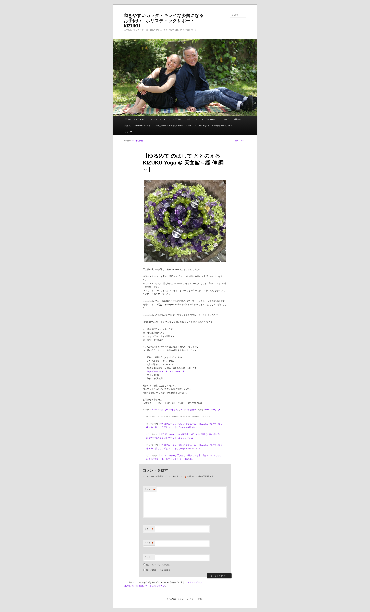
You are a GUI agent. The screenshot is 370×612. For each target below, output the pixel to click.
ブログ (226, 119)
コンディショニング (188, 409)
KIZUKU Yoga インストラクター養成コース (213, 125)
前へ (235, 140)
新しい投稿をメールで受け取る (158, 570)
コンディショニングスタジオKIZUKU (165, 119)
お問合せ (237, 119)
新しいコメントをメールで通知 (158, 564)
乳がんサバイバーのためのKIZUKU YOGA (173, 125)
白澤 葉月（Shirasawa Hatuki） (137, 125)
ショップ (128, 131)
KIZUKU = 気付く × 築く (134, 119)
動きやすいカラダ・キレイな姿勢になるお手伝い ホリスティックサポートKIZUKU (164, 20)
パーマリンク (215, 409)
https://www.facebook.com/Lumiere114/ (165, 371)
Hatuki (206, 409)
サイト (147, 557)
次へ (243, 140)
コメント (150, 489)
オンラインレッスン (210, 119)
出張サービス (191, 119)
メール (149, 542)
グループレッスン (172, 409)
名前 (149, 528)
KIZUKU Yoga (157, 409)
